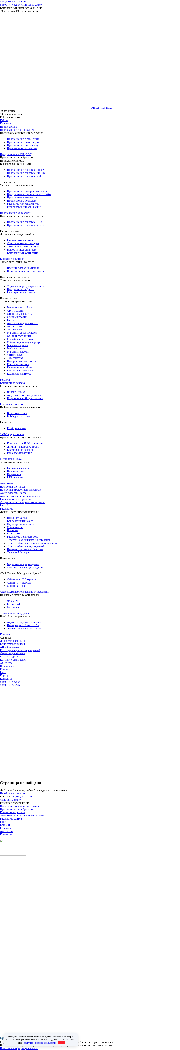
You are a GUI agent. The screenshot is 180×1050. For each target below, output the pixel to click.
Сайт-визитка (15, 527)
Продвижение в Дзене (20, 289)
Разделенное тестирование (16, 499)
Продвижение (8, 126)
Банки (10, 320)
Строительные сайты (19, 313)
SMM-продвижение (12, 434)
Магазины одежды (18, 351)
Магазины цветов (17, 345)
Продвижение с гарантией (23, 138)
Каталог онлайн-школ (13, 659)
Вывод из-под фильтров (21, 249)
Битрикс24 (13, 603)
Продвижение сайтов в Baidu (24, 176)
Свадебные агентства (20, 339)
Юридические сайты (19, 367)
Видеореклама (15, 471)
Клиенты (5, 123)
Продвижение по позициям (23, 142)
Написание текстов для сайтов (25, 271)
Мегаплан (13, 607)
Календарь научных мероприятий (20, 650)
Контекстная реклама (12, 382)
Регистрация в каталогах (22, 292)
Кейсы (4, 120)
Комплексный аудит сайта (22, 252)
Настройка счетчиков (13, 486)
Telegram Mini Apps (18, 552)
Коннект (5, 634)
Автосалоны (14, 326)
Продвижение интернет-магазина (27, 191)
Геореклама (14, 474)
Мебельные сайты (18, 348)
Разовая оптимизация (20, 240)
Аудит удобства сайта (13, 492)
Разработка (6, 505)
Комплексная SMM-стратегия (25, 443)
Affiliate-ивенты (9, 647)
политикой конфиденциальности (40, 1042)
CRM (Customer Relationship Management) (24, 591)
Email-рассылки (16, 428)
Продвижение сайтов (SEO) (17, 129)
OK (61, 1042)
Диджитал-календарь (12, 640)
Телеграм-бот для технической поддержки (32, 542)
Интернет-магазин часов (22, 361)
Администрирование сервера (24, 622)
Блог (3, 672)
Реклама (5, 379)
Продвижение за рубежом (15, 212)
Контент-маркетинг (12, 258)
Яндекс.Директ (16, 391)
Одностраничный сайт (20, 524)
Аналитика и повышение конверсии (22, 815)
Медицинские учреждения (23, 564)
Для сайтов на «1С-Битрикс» (24, 628)
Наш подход (7, 665)
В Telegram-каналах (18, 416)
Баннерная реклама (18, 467)
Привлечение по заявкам (22, 148)
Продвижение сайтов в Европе (25, 225)
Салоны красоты (17, 316)
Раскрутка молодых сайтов (23, 203)
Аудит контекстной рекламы (24, 395)
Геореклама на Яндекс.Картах (25, 398)
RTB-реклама (15, 477)
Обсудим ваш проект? (13, 1)
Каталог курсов (9, 656)
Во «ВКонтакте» (17, 413)
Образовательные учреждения (25, 567)
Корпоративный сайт (20, 520)
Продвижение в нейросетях (16, 809)
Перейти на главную (12, 793)
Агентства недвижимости (22, 323)
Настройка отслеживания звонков (20, 489)
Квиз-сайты (14, 533)
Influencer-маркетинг (19, 452)
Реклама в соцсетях (11, 404)
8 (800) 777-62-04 (10, 4)
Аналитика (6, 483)
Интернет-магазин (18, 517)
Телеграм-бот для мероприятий (25, 546)
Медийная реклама (11, 458)
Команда (5, 669)
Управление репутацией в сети (25, 286)
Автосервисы (15, 329)
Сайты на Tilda (16, 585)
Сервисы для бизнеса (12, 653)
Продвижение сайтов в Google (25, 169)
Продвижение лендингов (22, 197)
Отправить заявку (32, 4)
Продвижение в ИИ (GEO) (16, 154)
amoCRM (12, 600)
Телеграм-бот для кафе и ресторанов (29, 539)
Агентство (6, 662)
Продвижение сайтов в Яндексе (26, 172)
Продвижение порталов (21, 200)
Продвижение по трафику (22, 145)
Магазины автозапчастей (22, 332)
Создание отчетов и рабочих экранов (22, 502)
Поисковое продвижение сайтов (19, 805)
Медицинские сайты (19, 307)
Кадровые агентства (19, 373)
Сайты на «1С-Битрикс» (21, 579)
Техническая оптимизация (23, 246)
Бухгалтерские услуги (20, 370)
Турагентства (15, 357)
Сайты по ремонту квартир (23, 342)
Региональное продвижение (24, 206)
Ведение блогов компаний (23, 267)
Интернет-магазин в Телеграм (25, 549)
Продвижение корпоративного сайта (29, 194)
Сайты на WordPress (19, 582)
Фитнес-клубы (16, 354)
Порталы (12, 530)
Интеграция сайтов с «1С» (23, 625)
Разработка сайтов (11, 818)
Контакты (6, 678)
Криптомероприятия (12, 643)
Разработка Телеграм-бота (22, 536)
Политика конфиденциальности (19, 1048)
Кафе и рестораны (18, 364)
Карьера (5, 675)
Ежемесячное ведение (20, 449)
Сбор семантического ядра (23, 243)
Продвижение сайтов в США (24, 221)
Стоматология (15, 310)
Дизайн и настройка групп (23, 446)
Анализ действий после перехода (20, 496)
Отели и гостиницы (19, 335)
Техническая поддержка (14, 613)
